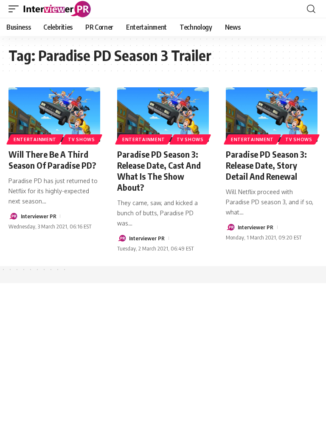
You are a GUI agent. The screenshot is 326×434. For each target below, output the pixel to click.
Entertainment (35, 139)
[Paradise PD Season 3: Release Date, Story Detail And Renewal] (272, 114)
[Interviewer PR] (57, 9)
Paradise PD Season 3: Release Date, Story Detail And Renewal (266, 165)
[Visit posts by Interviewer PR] (13, 216)
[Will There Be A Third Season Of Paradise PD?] (54, 114)
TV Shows (81, 139)
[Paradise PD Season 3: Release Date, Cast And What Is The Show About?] (163, 114)
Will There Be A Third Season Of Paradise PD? (52, 159)
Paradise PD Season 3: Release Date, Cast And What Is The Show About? (159, 170)
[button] (15, 9)
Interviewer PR (38, 216)
